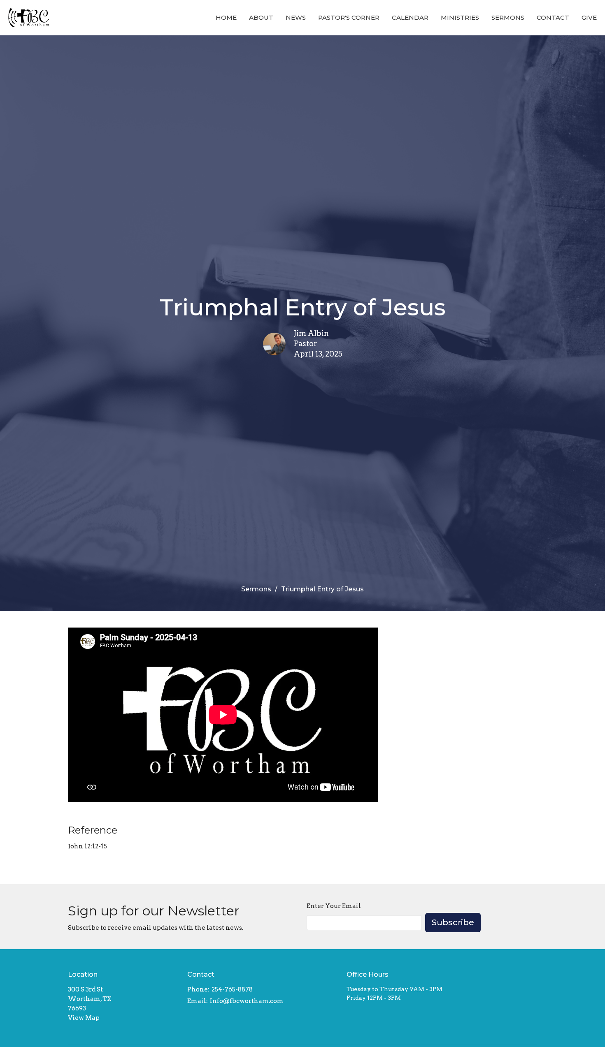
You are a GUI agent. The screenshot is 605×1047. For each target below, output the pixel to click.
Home (226, 17)
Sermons (507, 17)
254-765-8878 (232, 989)
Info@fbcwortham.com (247, 1001)
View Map (84, 1018)
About (261, 17)
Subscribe (453, 922)
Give (589, 17)
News (296, 17)
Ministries (460, 17)
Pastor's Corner (348, 17)
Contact (553, 17)
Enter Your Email (334, 906)
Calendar (410, 17)
